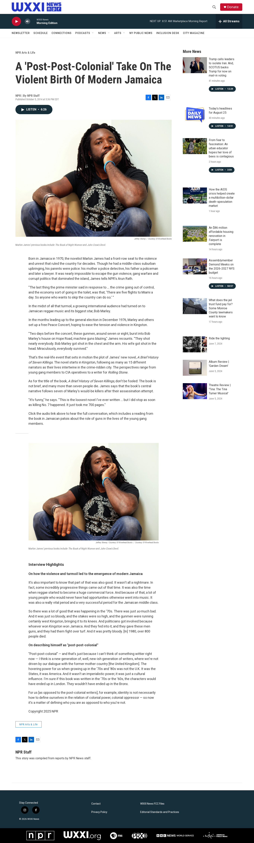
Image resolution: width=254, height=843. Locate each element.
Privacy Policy (99, 812)
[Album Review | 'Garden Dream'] (195, 368)
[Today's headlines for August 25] (195, 115)
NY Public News (140, 33)
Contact (96, 803)
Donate (233, 7)
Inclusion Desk (167, 33)
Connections (62, 33)
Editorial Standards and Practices (159, 812)
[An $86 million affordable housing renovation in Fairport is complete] (195, 234)
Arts (117, 33)
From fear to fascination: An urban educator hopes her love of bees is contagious (221, 148)
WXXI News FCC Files (152, 803)
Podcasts (82, 33)
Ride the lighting (219, 338)
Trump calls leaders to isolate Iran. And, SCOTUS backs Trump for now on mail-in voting (221, 67)
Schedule (40, 33)
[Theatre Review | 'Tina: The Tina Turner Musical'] (195, 391)
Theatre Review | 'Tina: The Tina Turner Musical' (220, 389)
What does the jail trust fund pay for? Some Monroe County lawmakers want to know (221, 308)
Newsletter (21, 33)
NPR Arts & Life (25, 52)
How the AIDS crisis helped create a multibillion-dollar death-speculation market (222, 198)
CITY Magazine (194, 33)
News (102, 33)
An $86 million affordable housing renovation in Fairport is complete (221, 236)
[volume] (27, 21)
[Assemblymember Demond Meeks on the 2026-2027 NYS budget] (195, 266)
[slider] (33, 21)
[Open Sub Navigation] (92, 33)
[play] (16, 21)
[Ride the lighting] (195, 344)
